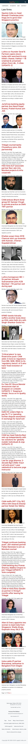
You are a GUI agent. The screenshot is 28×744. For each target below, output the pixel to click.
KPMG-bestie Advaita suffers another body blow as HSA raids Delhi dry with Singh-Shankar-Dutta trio (14, 319)
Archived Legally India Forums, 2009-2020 (14, 723)
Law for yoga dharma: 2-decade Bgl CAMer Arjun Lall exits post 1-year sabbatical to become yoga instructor (14, 465)
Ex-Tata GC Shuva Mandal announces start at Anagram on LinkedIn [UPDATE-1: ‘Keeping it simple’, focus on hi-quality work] (14, 390)
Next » (10, 693)
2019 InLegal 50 (8, 726)
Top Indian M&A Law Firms (16, 707)
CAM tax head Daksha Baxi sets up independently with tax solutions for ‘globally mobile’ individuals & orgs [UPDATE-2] (14, 439)
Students (13, 5)
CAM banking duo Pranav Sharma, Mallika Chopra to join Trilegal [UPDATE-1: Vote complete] (14, 568)
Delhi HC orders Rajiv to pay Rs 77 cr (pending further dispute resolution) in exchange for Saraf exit (13, 415)
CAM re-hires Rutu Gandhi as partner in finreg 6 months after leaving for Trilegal (13, 592)
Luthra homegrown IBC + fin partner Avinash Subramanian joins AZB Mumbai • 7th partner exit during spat (13, 281)
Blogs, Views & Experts (18, 720)
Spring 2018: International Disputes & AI (15, 713)
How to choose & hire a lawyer (14, 732)
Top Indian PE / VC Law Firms (15, 704)
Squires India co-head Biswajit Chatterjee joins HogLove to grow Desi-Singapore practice (12, 16)
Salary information (6, 729)
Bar (18, 5)
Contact (23, 5)
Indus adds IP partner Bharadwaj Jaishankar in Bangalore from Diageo (13, 663)
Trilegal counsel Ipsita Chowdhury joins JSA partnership (11, 147)
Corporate (5, 5)
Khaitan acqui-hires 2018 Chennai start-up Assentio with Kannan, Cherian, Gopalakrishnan (13, 239)
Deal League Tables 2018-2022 (14, 703)
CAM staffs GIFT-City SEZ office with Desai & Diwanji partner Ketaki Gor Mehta (13, 503)
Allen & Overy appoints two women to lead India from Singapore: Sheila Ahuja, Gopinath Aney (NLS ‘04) (14, 626)
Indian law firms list (18, 726)
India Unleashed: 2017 (15, 716)
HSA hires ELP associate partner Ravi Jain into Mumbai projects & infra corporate (13, 169)
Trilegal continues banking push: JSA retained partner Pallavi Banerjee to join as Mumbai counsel (14, 545)
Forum (9, 720)
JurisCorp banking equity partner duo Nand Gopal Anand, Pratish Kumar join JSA (13, 107)
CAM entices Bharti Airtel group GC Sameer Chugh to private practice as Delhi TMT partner (14, 203)
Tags (5, 720)
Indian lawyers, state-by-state (19, 729)
